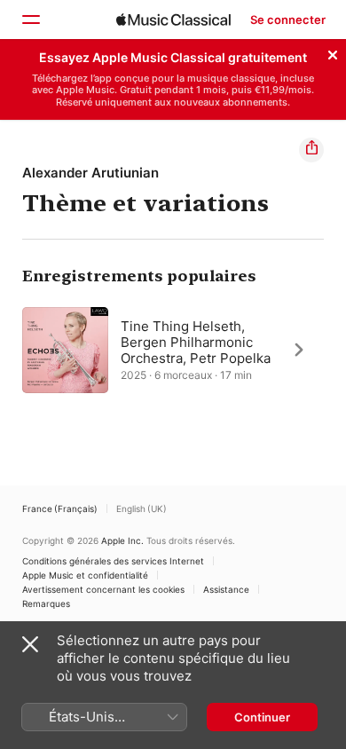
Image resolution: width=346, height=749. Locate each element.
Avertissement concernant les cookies (103, 589)
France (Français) (60, 508)
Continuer (262, 717)
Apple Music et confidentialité (85, 575)
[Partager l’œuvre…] (311, 150)
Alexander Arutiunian (90, 172)
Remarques (46, 603)
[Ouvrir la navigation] (30, 19)
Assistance (226, 589)
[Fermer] (332, 52)
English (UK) (141, 508)
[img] (173, 19)
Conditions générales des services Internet (113, 560)
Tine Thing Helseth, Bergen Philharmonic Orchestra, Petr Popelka (196, 341)
